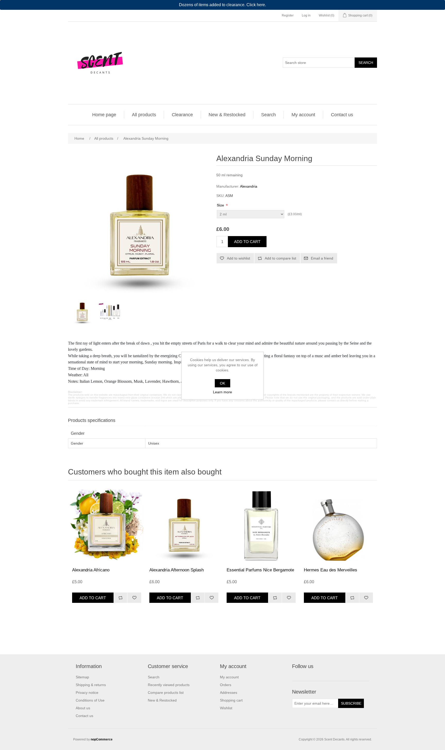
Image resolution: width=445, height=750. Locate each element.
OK (222, 383)
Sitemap (82, 677)
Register (288, 15)
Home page (104, 114)
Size (221, 205)
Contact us (342, 114)
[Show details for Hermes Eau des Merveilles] (338, 525)
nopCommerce (102, 739)
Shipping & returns (91, 685)
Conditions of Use (90, 700)
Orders (225, 685)
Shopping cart (231, 700)
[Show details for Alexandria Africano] (107, 525)
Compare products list (166, 692)
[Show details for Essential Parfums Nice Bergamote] (261, 525)
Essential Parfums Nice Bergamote (260, 570)
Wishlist (226, 708)
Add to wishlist (238, 258)
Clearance (182, 114)
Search (365, 63)
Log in (306, 15)
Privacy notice (87, 692)
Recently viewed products (169, 685)
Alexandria (248, 186)
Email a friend (322, 258)
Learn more (222, 392)
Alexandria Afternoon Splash (176, 570)
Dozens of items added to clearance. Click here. (222, 5)
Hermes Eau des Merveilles (330, 570)
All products (144, 114)
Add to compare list (280, 258)
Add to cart (247, 241)
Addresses (228, 692)
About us (83, 708)
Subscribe (351, 703)
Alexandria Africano (90, 570)
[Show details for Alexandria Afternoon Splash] (184, 525)
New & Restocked (227, 114)
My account (303, 114)
